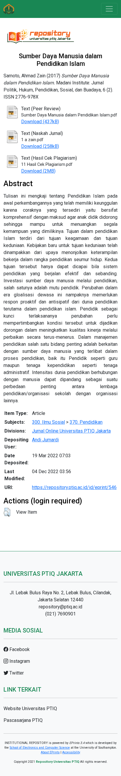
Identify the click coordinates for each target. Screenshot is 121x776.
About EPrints (50, 752)
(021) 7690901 (60, 614)
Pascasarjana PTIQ (23, 720)
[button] (7, 512)
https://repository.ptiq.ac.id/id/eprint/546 (74, 487)
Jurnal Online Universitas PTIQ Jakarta (71, 431)
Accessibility (71, 752)
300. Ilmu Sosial (48, 422)
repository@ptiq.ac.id (60, 607)
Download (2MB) (38, 171)
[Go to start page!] (9, 9)
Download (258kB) (40, 146)
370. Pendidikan (86, 422)
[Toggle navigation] (109, 9)
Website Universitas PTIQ (30, 708)
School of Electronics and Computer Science (40, 748)
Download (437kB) (40, 121)
